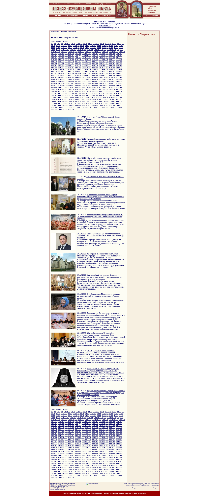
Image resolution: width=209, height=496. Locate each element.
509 (93, 87)
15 (77, 44)
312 (65, 70)
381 (86, 76)
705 (117, 105)
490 (100, 85)
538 (120, 89)
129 (89, 52)
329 (52, 72)
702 (106, 105)
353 (62, 74)
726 (117, 107)
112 (105, 50)
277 (89, 66)
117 (121, 50)
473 (113, 83)
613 (89, 97)
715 (79, 107)
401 (83, 78)
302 (103, 68)
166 (69, 56)
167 (72, 56)
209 (72, 60)
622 (120, 97)
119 (55, 52)
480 (66, 85)
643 (120, 99)
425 (93, 80)
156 (106, 54)
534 (106, 89)
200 (113, 58)
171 (86, 56)
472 (110, 83)
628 (69, 99)
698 (93, 105)
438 (66, 82)
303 (106, 68)
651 (76, 101)
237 (96, 62)
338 (83, 72)
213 (86, 60)
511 (100, 87)
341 (93, 72)
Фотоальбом (142, 493)
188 (72, 58)
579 (117, 93)
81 (91, 48)
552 (96, 91)
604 (59, 97)
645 (55, 101)
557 (113, 91)
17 (81, 44)
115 (114, 50)
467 (93, 83)
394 (59, 78)
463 (79, 83)
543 (66, 91)
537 (117, 89)
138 (120, 52)
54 (98, 46)
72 (69, 48)
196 (100, 58)
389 (113, 76)
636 (96, 99)
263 (113, 64)
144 (66, 54)
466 (89, 83)
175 (100, 56)
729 (55, 109)
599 (113, 95)
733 (69, 109)
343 (100, 72)
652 (79, 101)
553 (100, 91)
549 (86, 91)
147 (76, 54)
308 (52, 70)
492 (106, 85)
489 (96, 85)
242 (113, 62)
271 (69, 66)
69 (62, 48)
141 (55, 54)
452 (113, 82)
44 (74, 46)
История (78, 493)
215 (93, 60)
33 (120, 44)
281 (103, 66)
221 (113, 60)
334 (69, 72)
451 (110, 82)
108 (91, 50)
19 (86, 44)
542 (62, 91)
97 (57, 50)
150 (86, 54)
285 (117, 66)
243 (117, 62)
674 (83, 103)
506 (83, 87)
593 (93, 95)
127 (82, 52)
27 (106, 44)
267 (55, 66)
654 (86, 101)
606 (66, 97)
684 (117, 103)
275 (83, 66)
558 (117, 91)
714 (76, 107)
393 (55, 78)
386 (103, 76)
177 (106, 56)
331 (59, 72)
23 (96, 44)
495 (117, 85)
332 (62, 72)
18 (84, 44)
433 (120, 80)
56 (103, 46)
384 (96, 76)
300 (96, 68)
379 (79, 76)
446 (93, 82)
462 (76, 83)
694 (79, 105)
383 (93, 76)
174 (96, 56)
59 (110, 46)
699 (96, 105)
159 (117, 54)
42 (69, 46)
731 (62, 109)
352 (59, 74)
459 (66, 83)
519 (55, 89)
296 (83, 68)
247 (59, 64)
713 (72, 107)
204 (55, 60)
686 (52, 105)
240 (106, 62)
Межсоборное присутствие (128, 493)
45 (76, 46)
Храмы (71, 493)
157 (110, 54)
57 (105, 46)
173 (93, 56)
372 (55, 76)
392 (52, 78)
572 (93, 93)
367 (110, 74)
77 (81, 48)
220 (110, 60)
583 (59, 95)
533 (103, 89)
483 (76, 85)
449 (103, 82)
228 (66, 62)
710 (62, 107)
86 (103, 48)
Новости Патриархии (141, 34)
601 (120, 95)
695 (83, 105)
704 (113, 105)
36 (54, 46)
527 (83, 89)
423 (86, 80)
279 (96, 66)
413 (52, 80)
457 (59, 83)
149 (83, 54)
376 (69, 76)
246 (55, 64)
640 (110, 99)
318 (86, 70)
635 (93, 99)
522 (66, 89)
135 (110, 52)
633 (86, 99)
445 (89, 82)
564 (66, 93)
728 (52, 109)
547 (79, 91)
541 (59, 91)
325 (110, 70)
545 (72, 91)
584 (62, 95)
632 (83, 99)
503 (72, 87)
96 (54, 50)
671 (72, 103)
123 (69, 52)
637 (100, 99)
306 (117, 68)
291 (66, 68)
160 (120, 54)
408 (106, 78)
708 (55, 107)
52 (93, 46)
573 (96, 93)
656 (93, 101)
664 (120, 101)
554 (103, 91)
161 (52, 56)
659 (103, 101)
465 (86, 83)
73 (71, 48)
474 (117, 83)
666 (55, 103)
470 (103, 83)
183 (55, 58)
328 (120, 70)
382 (89, 76)
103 (74, 50)
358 (79, 74)
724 (110, 107)
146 (72, 54)
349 (120, 72)
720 (96, 107)
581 (52, 95)
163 (59, 56)
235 (89, 62)
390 (117, 76)
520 (59, 89)
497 (52, 87)
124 (72, 52)
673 (79, 103)
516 (117, 87)
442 (79, 82)
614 (93, 97)
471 (106, 83)
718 (89, 107)
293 (72, 68)
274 (79, 66)
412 (120, 78)
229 (69, 62)
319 (89, 70)
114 (111, 50)
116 (118, 50)
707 (52, 107)
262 (110, 64)
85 (100, 48)
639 (106, 99)
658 (100, 101)
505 (79, 87)
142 (59, 54)
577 (110, 93)
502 (69, 87)
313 (69, 70)
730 (59, 109)
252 (76, 64)
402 (86, 78)
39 (62, 46)
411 (117, 78)
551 (93, 91)
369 (117, 74)
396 (66, 78)
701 (103, 105)
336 (76, 72)
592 (89, 95)
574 (100, 93)
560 (52, 93)
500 (62, 87)
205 (59, 60)
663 (117, 101)
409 (110, 78)
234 (86, 62)
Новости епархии (97, 493)
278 (93, 66)
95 (52, 50)
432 (117, 80)
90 (112, 48)
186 (66, 58)
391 (120, 76)
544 (69, 91)
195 (96, 58)
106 (84, 50)
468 (96, 83)
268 (59, 66)
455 (52, 83)
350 (52, 74)
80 (88, 48)
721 (100, 107)
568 (79, 93)
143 (62, 54)
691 (69, 105)
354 (66, 74)
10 (65, 44)
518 (52, 89)
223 (120, 60)
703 (110, 105)
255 (86, 64)
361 (89, 74)
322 (100, 70)
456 (55, 83)
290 (62, 68)
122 (65, 52)
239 (103, 62)
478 (59, 85)
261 (106, 64)
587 (72, 95)
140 (52, 54)
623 (52, 99)
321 (96, 70)
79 (86, 48)
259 (100, 64)
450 (106, 82)
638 (103, 99)
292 (69, 68)
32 (118, 44)
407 (103, 78)
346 (110, 72)
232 (79, 62)
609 (76, 97)
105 (81, 50)
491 (103, 85)
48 (83, 46)
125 (76, 52)
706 (120, 105)
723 (106, 107)
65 (52, 48)
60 (112, 46)
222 (117, 60)
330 (55, 72)
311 (62, 70)
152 (93, 54)
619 (110, 97)
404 (93, 78)
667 (59, 103)
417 (66, 80)
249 (66, 64)
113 (108, 50)
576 (106, 93)
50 (88, 46)
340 (89, 72)
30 (113, 44)
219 (106, 60)
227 (62, 62)
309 (55, 70)
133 (103, 52)
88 (107, 48)
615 (96, 97)
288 (55, 68)
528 (86, 89)
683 (113, 103)
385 (100, 76)
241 (110, 62)
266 (52, 66)
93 (120, 48)
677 (93, 103)
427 (100, 80)
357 (76, 74)
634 (89, 99)
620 (113, 97)
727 (120, 107)
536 (113, 89)
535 (110, 89)
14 (74, 44)
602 (52, 97)
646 (59, 101)
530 (93, 89)
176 (103, 56)
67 (57, 48)
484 (79, 85)
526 (79, 89)
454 (120, 82)
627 (66, 99)
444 (86, 82)
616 (100, 97)
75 (76, 48)
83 (95, 48)
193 (89, 58)
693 (76, 105)
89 (110, 48)
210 (76, 60)
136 (113, 52)
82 (93, 48)
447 (96, 82)
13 (72, 44)
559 (120, 91)
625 (59, 99)
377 (72, 76)
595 (100, 95)
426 (96, 80)
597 (106, 95)
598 (110, 95)
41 (66, 46)
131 (96, 52)
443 (83, 82)
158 (113, 54)
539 (52, 91)
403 (89, 78)
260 (103, 64)
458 (62, 83)
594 (96, 95)
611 (83, 97)
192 (86, 58)
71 (66, 48)
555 (106, 91)
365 (103, 74)
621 (117, 97)
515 (113, 87)
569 (83, 93)
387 (106, 76)
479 (62, 85)
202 (120, 58)
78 (83, 48)
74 (74, 48)
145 (69, 54)
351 (55, 74)
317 (82, 70)
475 (120, 83)
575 (103, 93)
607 (69, 97)
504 (76, 87)
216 (96, 60)
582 (55, 95)
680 (103, 103)
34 (123, 44)
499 (59, 87)
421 (79, 80)
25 (101, 44)
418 (69, 80)
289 (59, 68)
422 (83, 80)
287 (52, 68)
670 (69, 103)
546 (76, 91)
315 (76, 70)
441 (76, 82)
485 (83, 85)
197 (103, 58)
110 (98, 50)
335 (72, 72)
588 (76, 95)
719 (93, 107)
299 (93, 68)
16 (79, 44)
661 (110, 101)
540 (55, 91)
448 (100, 82)
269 (62, 66)
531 (96, 89)
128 (86, 52)
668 (62, 103)
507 (86, 87)
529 (89, 89)
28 (108, 44)
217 (100, 60)
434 (52, 82)
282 (106, 66)
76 (78, 48)
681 (106, 103)
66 (54, 48)
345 (106, 72)
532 (100, 89)
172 (89, 56)
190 (79, 58)
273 (76, 66)
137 (116, 52)
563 (62, 93)
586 (69, 95)
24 (98, 44)
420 (76, 80)
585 (66, 95)
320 (93, 70)
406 (100, 78)
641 (113, 99)
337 (79, 72)
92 (117, 48)
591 (86, 95)
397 (69, 78)
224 (52, 62)
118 (52, 52)
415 (59, 80)
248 (62, 64)
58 (107, 46)
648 (66, 101)
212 (82, 60)
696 (86, 105)
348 (117, 72)
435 (55, 82)
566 (72, 93)
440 (72, 82)
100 (64, 50)
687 (55, 105)
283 (110, 66)
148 (79, 54)
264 (117, 64)
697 (89, 105)
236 (93, 62)
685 (120, 103)
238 (100, 62)
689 (62, 105)
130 (93, 52)
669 (66, 103)
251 (72, 64)
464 (83, 83)
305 (113, 68)
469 (100, 83)
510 (96, 87)
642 (117, 99)
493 (110, 85)
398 (72, 78)
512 (103, 87)
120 (58, 52)
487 (89, 85)
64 (122, 46)
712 (69, 107)
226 (59, 62)
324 (106, 70)
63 (120, 46)
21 (91, 44)
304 (110, 68)
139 (123, 52)
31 (115, 44)
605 (62, 97)
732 (66, 109)
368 (113, 74)
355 (69, 74)
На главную (55, 31)
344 (103, 72)
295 (79, 68)
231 (76, 62)
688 (59, 105)
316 (79, 70)
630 (76, 99)
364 (100, 74)
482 (72, 85)
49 (86, 46)
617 (103, 97)
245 (52, 64)
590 (83, 95)
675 (86, 103)
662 (113, 101)
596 (103, 95)
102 (71, 50)
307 (120, 68)
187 (69, 58)
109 (95, 50)
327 (117, 70)
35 (52, 46)
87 (105, 48)
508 (89, 87)
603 (55, 97)
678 (96, 103)
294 (76, 68)
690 (66, 105)
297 (86, 68)
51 (91, 46)
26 (103, 44)
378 (76, 76)
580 (120, 93)
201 (117, 58)
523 (69, 89)
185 (62, 58)
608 (72, 97)
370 (120, 74)
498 (55, 87)
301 (100, 68)
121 (62, 52)
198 (106, 58)
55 (100, 46)
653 (83, 101)
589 (79, 95)
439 (69, 82)
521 (62, 89)
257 (93, 64)
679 (100, 103)
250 (69, 64)
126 (79, 52)
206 (62, 60)
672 (76, 103)
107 (88, 50)
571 (89, 93)
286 (120, 66)
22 (94, 44)
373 (59, 76)
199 (110, 58)
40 (64, 46)
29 (110, 44)
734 (72, 109)
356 (72, 74)
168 (76, 56)
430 (110, 80)
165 (66, 56)
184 (59, 58)
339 (86, 72)
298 (89, 68)
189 (76, 58)
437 (62, 82)
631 (79, 99)
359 (83, 74)
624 (55, 99)
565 (69, 93)
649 (69, 101)
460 (69, 83)
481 (69, 85)
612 (86, 97)
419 (72, 80)
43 (71, 46)
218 (103, 60)
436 (59, 82)
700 (100, 105)
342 (96, 72)
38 (59, 46)
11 (67, 44)
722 (103, 107)
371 (52, 76)
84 (98, 48)
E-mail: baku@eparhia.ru (57, 489)
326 (113, 70)
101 (67, 50)
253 (79, 64)
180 (117, 56)
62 (117, 46)
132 (99, 52)
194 (93, 58)
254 (83, 64)
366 (106, 74)
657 (96, 101)
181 (120, 56)
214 (89, 60)
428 (103, 80)
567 (76, 93)
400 (79, 78)
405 (96, 78)
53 (95, 46)
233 (83, 62)
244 (120, 62)
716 (82, 107)
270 (66, 66)
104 (78, 50)
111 (101, 50)
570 (86, 93)
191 (83, 58)
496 (120, 85)
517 (120, 87)
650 (72, 101)
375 (66, 76)
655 (89, 101)
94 (122, 48)
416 (62, 80)
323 (103, 70)
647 (62, 101)
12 (69, 44)
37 (57, 46)
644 (52, 101)
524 (72, 89)
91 (115, 48)
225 (55, 62)
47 (81, 46)
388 (110, 76)
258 (96, 64)
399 (76, 78)
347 (113, 72)
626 (62, 99)
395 (62, 78)
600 (117, 95)
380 (83, 76)
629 (72, 99)
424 (89, 80)
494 (113, 85)
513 (106, 87)
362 (93, 74)
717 (86, 107)
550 (89, 91)
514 (110, 87)
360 (86, 74)
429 (106, 80)
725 (113, 107)
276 (86, 66)
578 (113, 93)
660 (106, 101)
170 (83, 56)
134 (106, 52)
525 (76, 89)
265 (120, 64)
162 (55, 56)
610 (79, 97)
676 (89, 103)
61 (115, 46)
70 (64, 48)
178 (110, 56)
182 (52, 58)
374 (62, 76)
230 (72, 62)
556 (110, 91)
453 (117, 82)
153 (96, 54)
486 (86, 85)
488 (93, 85)
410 (113, 78)
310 (59, 70)
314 (72, 70)
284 (113, 66)
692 (72, 105)
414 (55, 80)
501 (66, 87)
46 (78, 46)
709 (59, 107)
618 (106, 97)
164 (62, 56)
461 (72, 83)
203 (52, 60)
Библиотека (86, 493)
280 (100, 66)
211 (79, 60)
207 (66, 60)
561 (55, 93)
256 (89, 64)
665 (52, 103)
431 (113, 80)
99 (62, 50)
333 (66, 72)
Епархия (155, 488)
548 (83, 91)
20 (89, 44)
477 (55, 85)
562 (59, 93)
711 (66, 107)
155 (103, 54)
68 (59, 48)
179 (113, 56)
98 (59, 50)
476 (52, 85)
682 (110, 103)
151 (89, 54)
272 (72, 66)
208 (69, 60)
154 (100, 54)
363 (96, 74)
